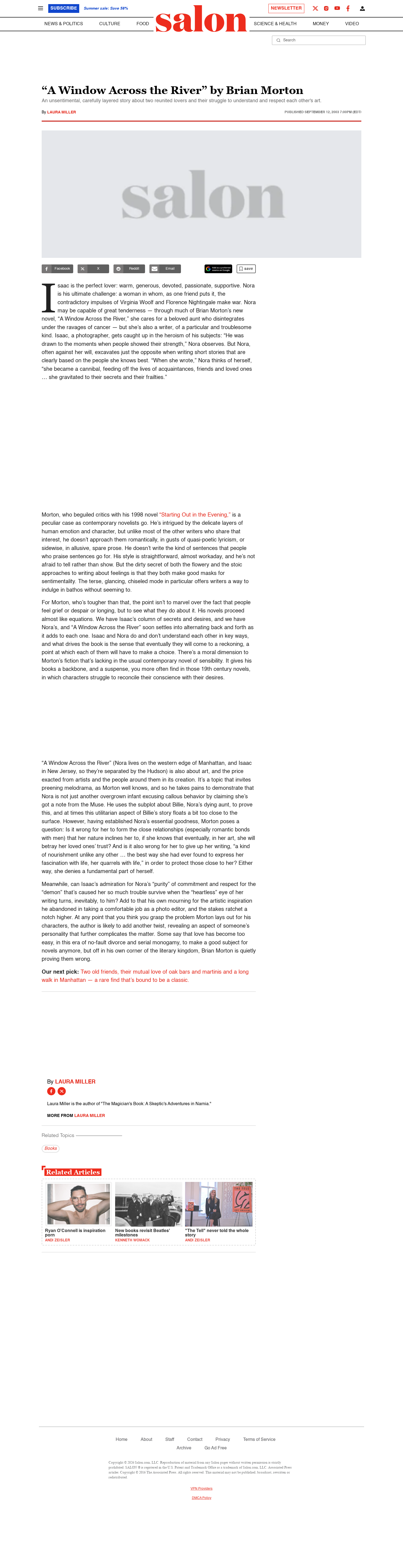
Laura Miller (61, 112)
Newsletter (286, 8)
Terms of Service (259, 1440)
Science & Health (275, 24)
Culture (109, 24)
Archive (184, 1448)
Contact (194, 1440)
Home (121, 1440)
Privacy (222, 1440)
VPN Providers (201, 1488)
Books (50, 1149)
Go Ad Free (216, 1448)
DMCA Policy (201, 1498)
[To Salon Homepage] (201, 18)
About (146, 1440)
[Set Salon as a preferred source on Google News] (218, 268)
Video (352, 24)
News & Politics (63, 24)
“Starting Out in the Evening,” (195, 515)
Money (321, 24)
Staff (169, 1440)
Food (143, 24)
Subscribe (63, 8)
